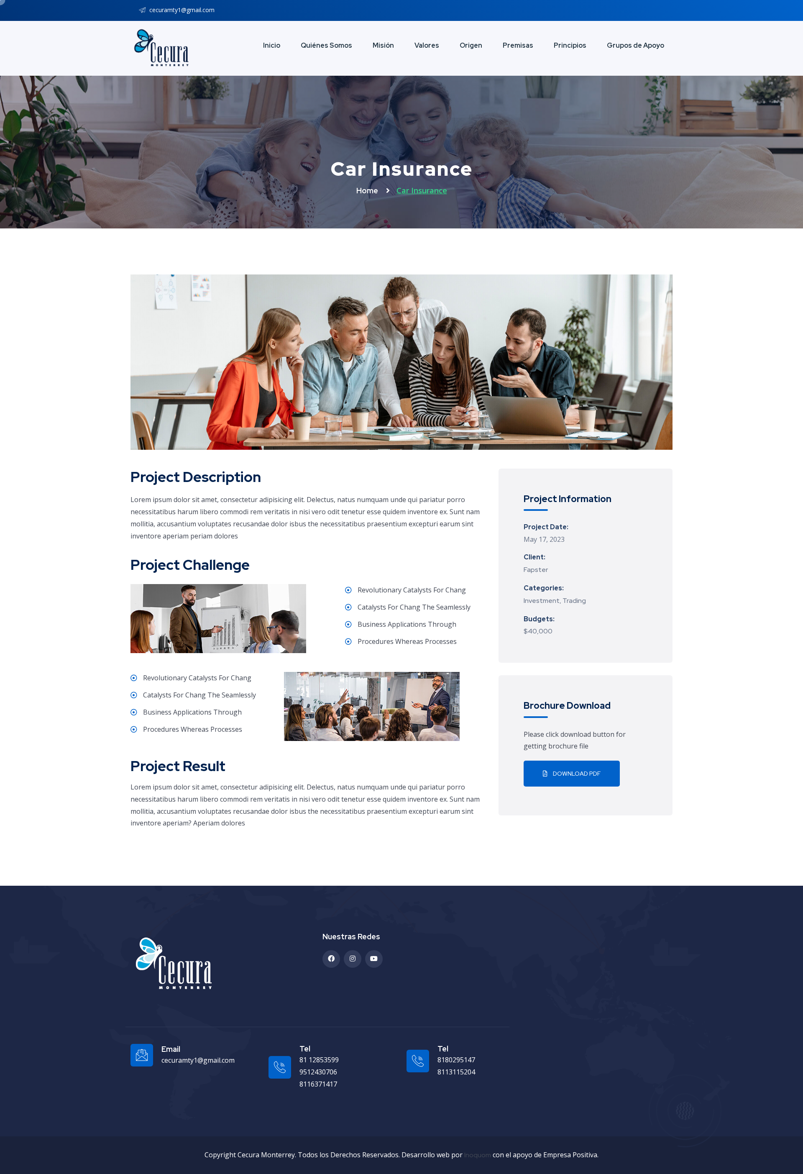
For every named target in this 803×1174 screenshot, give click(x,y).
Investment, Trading (555, 600)
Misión (383, 45)
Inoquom (477, 1155)
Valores (426, 45)
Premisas (518, 45)
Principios (570, 45)
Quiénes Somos (326, 45)
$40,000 (538, 631)
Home (368, 190)
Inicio (271, 45)
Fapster (536, 569)
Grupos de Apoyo (635, 45)
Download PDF (576, 773)
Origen (471, 45)
